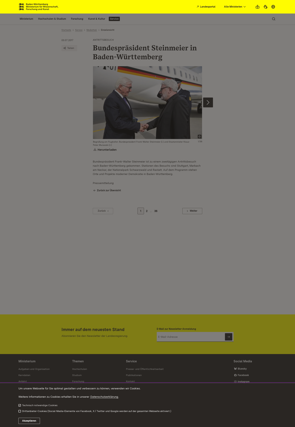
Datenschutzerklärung (104, 396)
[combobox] (235, 7)
